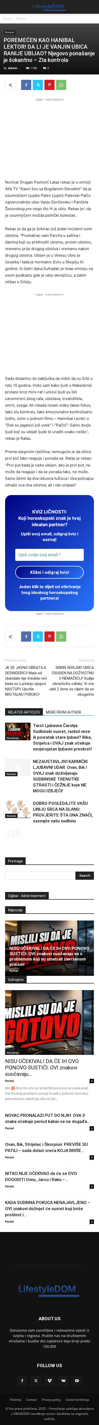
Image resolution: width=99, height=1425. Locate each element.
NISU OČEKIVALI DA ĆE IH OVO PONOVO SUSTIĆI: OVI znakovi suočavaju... (42, 1067)
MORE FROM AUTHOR (63, 712)
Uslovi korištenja (77, 1399)
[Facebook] (26, 85)
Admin (12, 68)
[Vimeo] (49, 1381)
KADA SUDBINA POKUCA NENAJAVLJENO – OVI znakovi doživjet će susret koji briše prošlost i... (47, 1208)
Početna (15, 1399)
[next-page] (16, 834)
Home (7, 18)
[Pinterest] (49, 85)
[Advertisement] (49, 138)
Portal (13, 971)
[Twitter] (38, 85)
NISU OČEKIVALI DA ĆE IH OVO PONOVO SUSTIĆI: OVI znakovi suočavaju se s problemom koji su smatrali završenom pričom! (49, 956)
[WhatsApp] (61, 85)
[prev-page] (8, 834)
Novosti (21, 18)
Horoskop (13, 738)
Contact (31, 1399)
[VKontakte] (63, 1381)
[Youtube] (77, 1381)
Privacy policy (51, 1399)
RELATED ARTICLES (24, 712)
